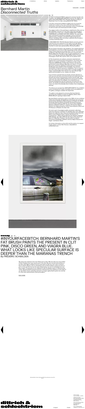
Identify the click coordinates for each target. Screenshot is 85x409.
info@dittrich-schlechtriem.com (78, 407)
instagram (55, 407)
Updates (57, 1)
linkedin (68, 407)
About (82, 1)
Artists (45, 1)
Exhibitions (33, 1)
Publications (70, 1)
